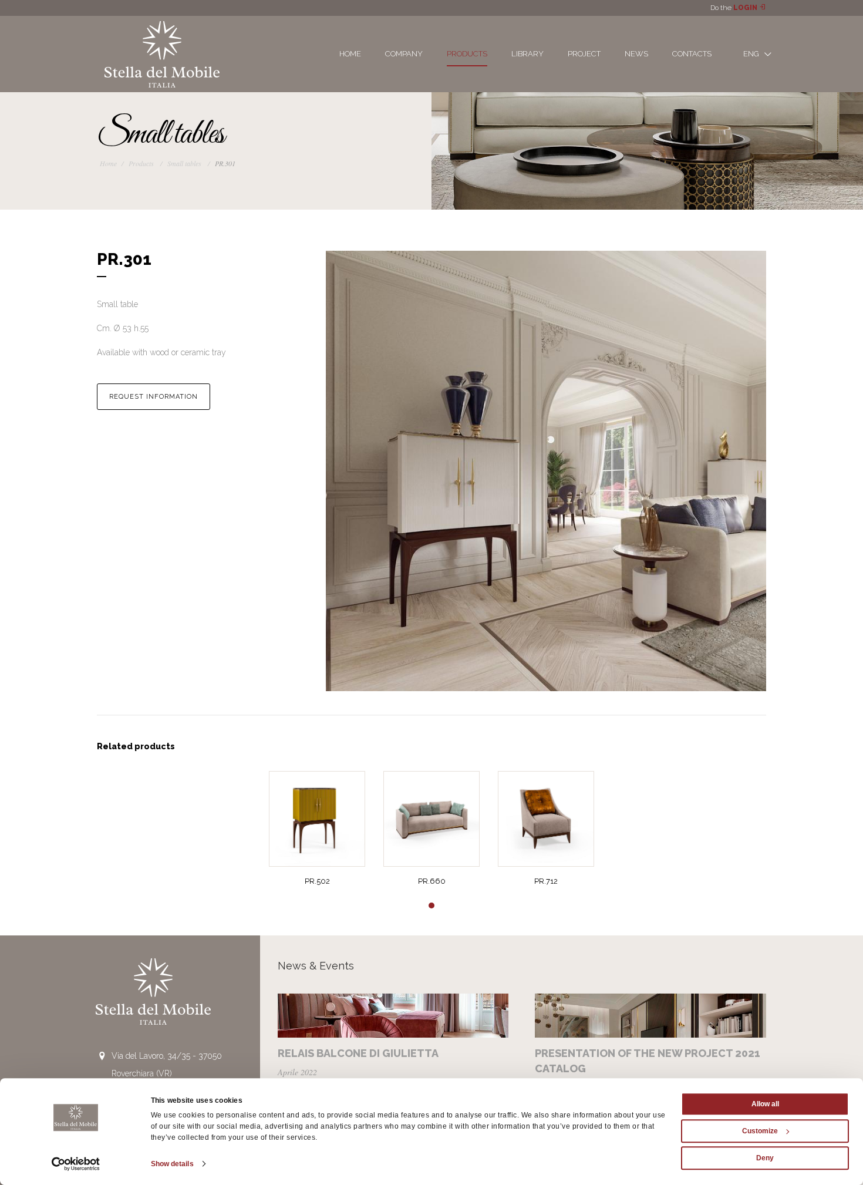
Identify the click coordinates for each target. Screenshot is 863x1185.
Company (404, 53)
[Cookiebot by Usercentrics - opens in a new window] (76, 1164)
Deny (765, 1158)
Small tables (184, 163)
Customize (760, 1131)
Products (467, 53)
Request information (153, 396)
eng (752, 53)
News (636, 53)
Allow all (765, 1104)
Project (584, 53)
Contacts (692, 53)
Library (527, 53)
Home (350, 53)
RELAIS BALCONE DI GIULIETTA (358, 1053)
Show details (172, 1164)
